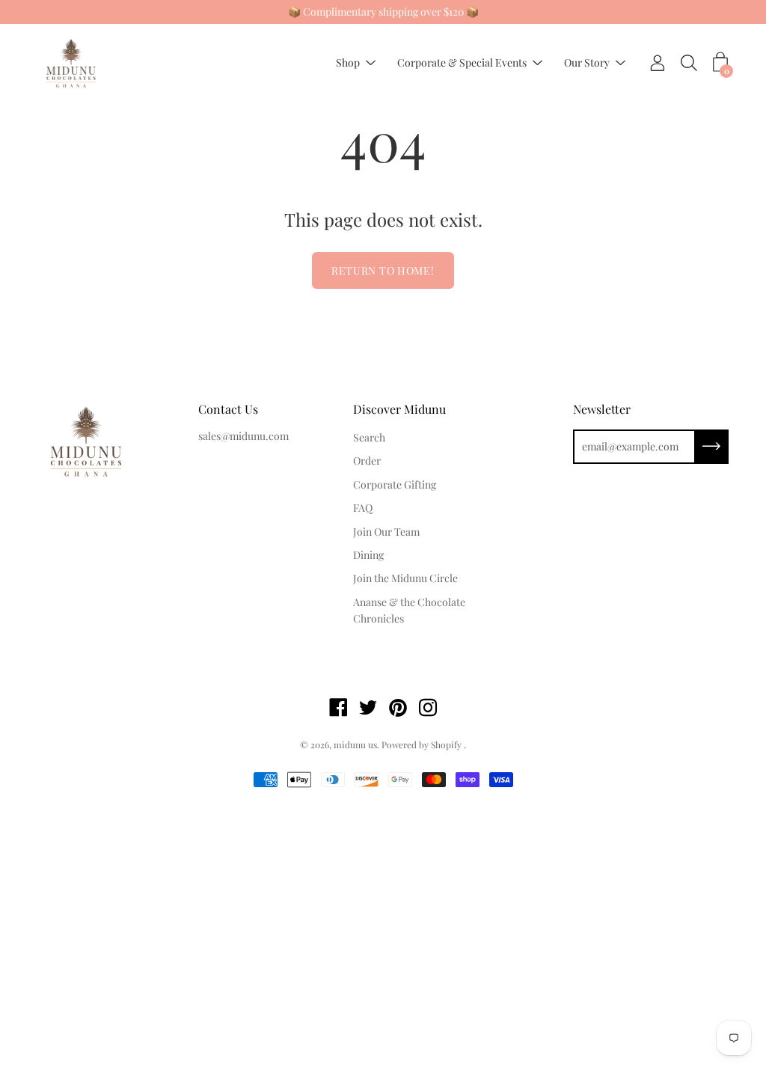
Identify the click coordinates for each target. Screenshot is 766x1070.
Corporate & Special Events (462, 63)
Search (369, 437)
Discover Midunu (399, 409)
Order (367, 460)
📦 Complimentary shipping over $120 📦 (383, 11)
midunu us (355, 744)
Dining (368, 555)
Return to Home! (383, 270)
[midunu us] (71, 63)
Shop (348, 63)
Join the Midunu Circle (405, 578)
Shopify (446, 744)
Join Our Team (386, 532)
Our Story (587, 63)
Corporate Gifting (394, 484)
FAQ (363, 508)
